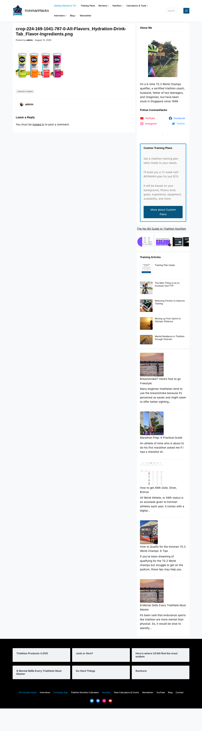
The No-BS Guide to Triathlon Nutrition (161, 228)
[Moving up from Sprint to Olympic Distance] (146, 323)
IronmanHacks (37, 10)
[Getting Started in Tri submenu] (76, 5)
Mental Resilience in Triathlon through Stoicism (169, 337)
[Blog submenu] (75, 15)
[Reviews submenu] (108, 5)
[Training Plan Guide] (146, 270)
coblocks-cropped (25, 91)
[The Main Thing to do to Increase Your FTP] (146, 288)
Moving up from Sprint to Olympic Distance (168, 320)
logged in (38, 124)
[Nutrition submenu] (122, 5)
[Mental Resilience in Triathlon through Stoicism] (146, 340)
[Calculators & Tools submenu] (147, 5)
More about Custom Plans (163, 212)
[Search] (186, 11)
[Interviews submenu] (66, 15)
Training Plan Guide (165, 265)
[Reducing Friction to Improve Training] (146, 305)
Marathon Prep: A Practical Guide (161, 437)
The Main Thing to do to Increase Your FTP (167, 284)
